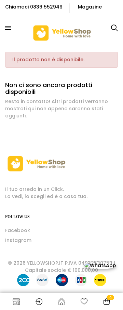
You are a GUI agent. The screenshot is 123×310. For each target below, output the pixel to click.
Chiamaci (17, 6)
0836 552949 (46, 6)
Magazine (90, 6)
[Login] (39, 301)
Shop (16, 301)
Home (61, 301)
